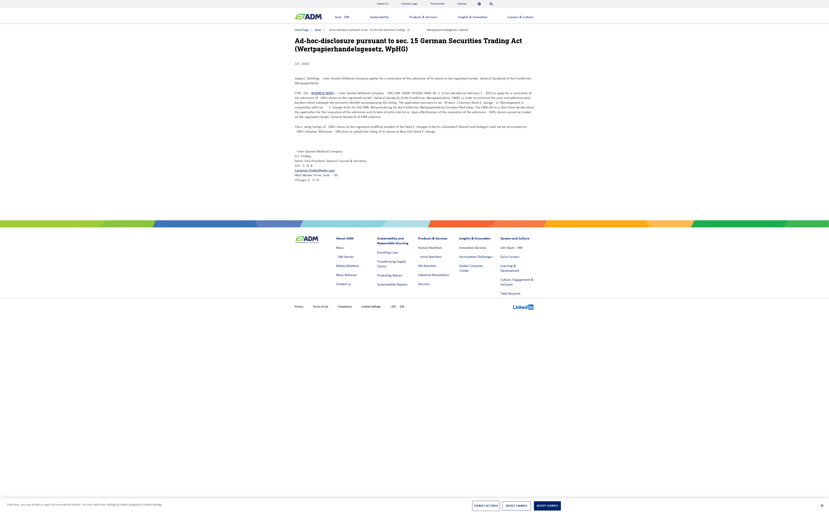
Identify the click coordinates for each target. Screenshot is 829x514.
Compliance (345, 306)
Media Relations (347, 266)
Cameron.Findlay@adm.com (315, 170)
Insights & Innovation (472, 17)
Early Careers (509, 257)
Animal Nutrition (429, 257)
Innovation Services (472, 248)
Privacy (299, 306)
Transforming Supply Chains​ (391, 264)
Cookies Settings (371, 306)
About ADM (341, 17)
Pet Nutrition (427, 266)
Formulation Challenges (475, 257)
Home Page (302, 30)
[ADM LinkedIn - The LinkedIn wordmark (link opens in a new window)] (523, 308)
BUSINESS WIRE (322, 93)
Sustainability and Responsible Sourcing (392, 240)
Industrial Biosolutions (433, 275)
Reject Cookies (516, 506)
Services (424, 284)
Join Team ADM (511, 248)
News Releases (346, 275)
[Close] (822, 505)
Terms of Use (320, 306)
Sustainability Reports (392, 284)
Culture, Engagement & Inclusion (516, 282)
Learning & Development (509, 268)
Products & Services (423, 17)
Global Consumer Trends (471, 268)
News (318, 30)
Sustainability (379, 17)
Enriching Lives (387, 252)
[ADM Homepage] (309, 17)
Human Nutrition (430, 248)
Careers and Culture (514, 238)
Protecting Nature (389, 275)
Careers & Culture (520, 17)
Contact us (343, 284)
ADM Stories (345, 257)
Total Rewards (510, 293)
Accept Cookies (547, 506)
